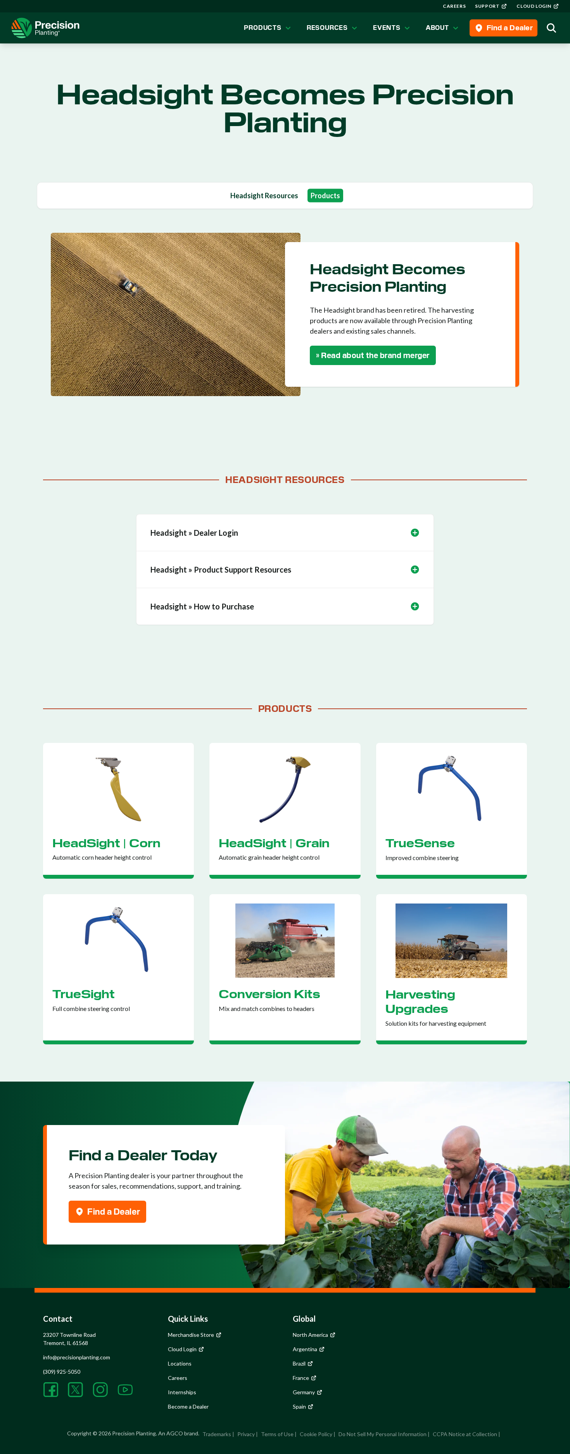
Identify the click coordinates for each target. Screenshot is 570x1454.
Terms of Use (277, 1434)
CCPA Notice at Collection (465, 1434)
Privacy (246, 1434)
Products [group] (262, 28)
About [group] (437, 28)
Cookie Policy (316, 1434)
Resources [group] (327, 28)
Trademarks (216, 1434)
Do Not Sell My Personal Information (383, 1434)
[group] (454, 6)
